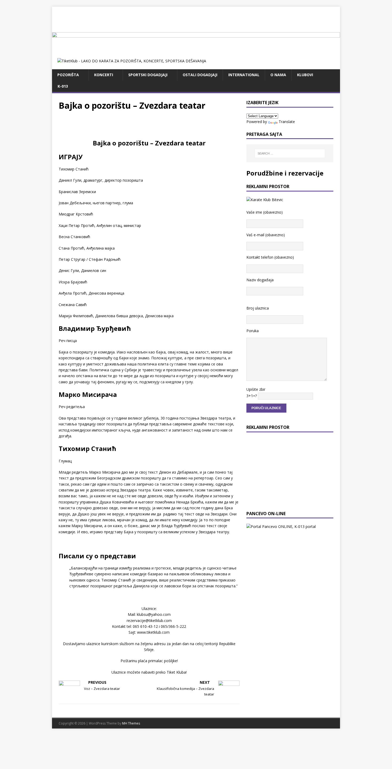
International (243, 74)
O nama (278, 74)
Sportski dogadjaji (147, 74)
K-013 (63, 86)
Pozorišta (68, 74)
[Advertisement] (196, 19)
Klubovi (305, 74)
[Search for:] (290, 153)
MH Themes (131, 723)
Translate (287, 121)
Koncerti (103, 74)
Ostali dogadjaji (200, 74)
